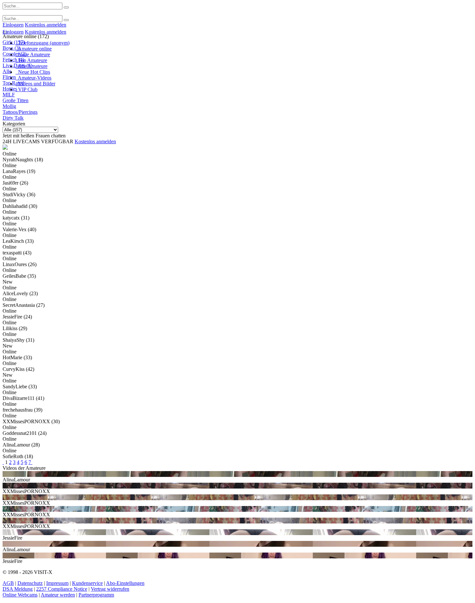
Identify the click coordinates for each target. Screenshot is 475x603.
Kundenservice (87, 583)
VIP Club (26, 89)
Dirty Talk (13, 118)
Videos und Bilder (35, 83)
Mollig (9, 106)
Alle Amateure (32, 66)
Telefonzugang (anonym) (42, 43)
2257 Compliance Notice (61, 589)
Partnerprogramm (96, 595)
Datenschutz (30, 583)
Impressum (57, 583)
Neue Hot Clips (33, 72)
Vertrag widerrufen (110, 589)
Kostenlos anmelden (45, 24)
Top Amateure (31, 60)
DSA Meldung (18, 589)
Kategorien (14, 123)
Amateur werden (58, 595)
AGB (8, 583)
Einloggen (13, 24)
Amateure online (34, 48)
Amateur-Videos (33, 78)
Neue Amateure (33, 54)
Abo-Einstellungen (125, 583)
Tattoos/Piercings (20, 112)
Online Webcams (20, 595)
